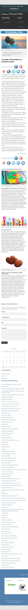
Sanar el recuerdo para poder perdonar (10, 465)
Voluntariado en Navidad (6, 399)
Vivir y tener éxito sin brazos (7, 542)
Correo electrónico (5, 317)
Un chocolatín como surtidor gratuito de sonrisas (11, 554)
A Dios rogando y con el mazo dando (9, 538)
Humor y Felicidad (5, 544)
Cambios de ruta (5, 507)
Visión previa (4, 517)
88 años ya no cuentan (6, 415)
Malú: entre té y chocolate (6, 422)
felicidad (12, 52)
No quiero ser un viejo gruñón (7, 467)
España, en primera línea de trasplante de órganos (12, 394)
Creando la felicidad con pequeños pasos (10, 478)
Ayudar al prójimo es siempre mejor (9, 419)
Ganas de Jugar (4, 424)
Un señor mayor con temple (7, 547)
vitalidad (9, 55)
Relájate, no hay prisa (6, 549)
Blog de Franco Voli (5, 374)
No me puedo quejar (5, 456)
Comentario (3, 328)
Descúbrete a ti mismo (6, 520)
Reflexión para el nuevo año (7, 397)
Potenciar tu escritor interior (7, 471)
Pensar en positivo (5, 529)
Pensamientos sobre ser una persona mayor (10, 558)
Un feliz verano (4, 515)
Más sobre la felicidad (6, 551)
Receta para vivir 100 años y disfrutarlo (9, 428)
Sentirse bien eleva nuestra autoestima (9, 495)
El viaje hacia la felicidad (6, 505)
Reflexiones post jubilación (7, 474)
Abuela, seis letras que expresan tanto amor (10, 560)
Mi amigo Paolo (4, 442)
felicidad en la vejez (6, 54)
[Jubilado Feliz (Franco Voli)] (14, 12)
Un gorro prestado (5, 446)
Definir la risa (4, 556)
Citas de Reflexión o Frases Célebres (9, 406)
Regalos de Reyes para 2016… (7, 433)
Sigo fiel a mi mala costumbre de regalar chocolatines (12, 273)
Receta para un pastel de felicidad (8, 480)
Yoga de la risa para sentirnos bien (8, 563)
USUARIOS (7, 22)
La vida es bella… (5, 513)
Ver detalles (17, 6)
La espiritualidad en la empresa (8, 451)
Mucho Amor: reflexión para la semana (9, 401)
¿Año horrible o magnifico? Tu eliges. (9, 458)
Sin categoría (4, 378)
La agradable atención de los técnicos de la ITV (13, 188)
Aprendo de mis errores (6, 524)
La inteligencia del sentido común (8, 460)
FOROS (21, 22)
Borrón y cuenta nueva (6, 533)
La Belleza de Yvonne (5, 426)
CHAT (21, 27)
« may (3, 367)
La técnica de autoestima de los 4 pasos (9, 440)
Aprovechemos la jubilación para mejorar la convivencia (13, 500)
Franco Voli (3, 376)
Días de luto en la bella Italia (7, 417)
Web (2, 322)
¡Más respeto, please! (6, 462)
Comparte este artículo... (7, 66)
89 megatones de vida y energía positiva (10, 410)
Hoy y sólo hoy (4, 493)
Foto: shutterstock (22, 153)
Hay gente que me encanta (7, 431)
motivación (18, 54)
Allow (14, 8)
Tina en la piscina (6, 229)
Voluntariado (4, 540)
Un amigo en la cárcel (6, 476)
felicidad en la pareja (19, 52)
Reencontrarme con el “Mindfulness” (9, 535)
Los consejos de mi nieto (6, 437)
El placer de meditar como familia (8, 453)
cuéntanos (23, 574)
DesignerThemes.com (16, 602)
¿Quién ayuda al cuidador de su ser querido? (10, 408)
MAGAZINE (6, 18)
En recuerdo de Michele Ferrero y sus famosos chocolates (13, 469)
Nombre (3, 311)
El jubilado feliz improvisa (6, 487)
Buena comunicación (5, 531)
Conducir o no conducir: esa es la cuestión (10, 403)
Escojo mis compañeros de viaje (8, 522)
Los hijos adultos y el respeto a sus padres (10, 483)
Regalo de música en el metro (7, 567)
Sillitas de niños (4, 444)
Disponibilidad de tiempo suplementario (10, 526)
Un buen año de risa (5, 435)
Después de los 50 (5, 565)
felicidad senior (13, 54)
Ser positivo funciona (5, 412)
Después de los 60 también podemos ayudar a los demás (13, 498)
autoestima (8, 52)
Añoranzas (3, 449)
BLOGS (20, 18)
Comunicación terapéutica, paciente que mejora (11, 485)
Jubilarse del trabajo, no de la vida (8, 502)
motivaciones (4, 55)
